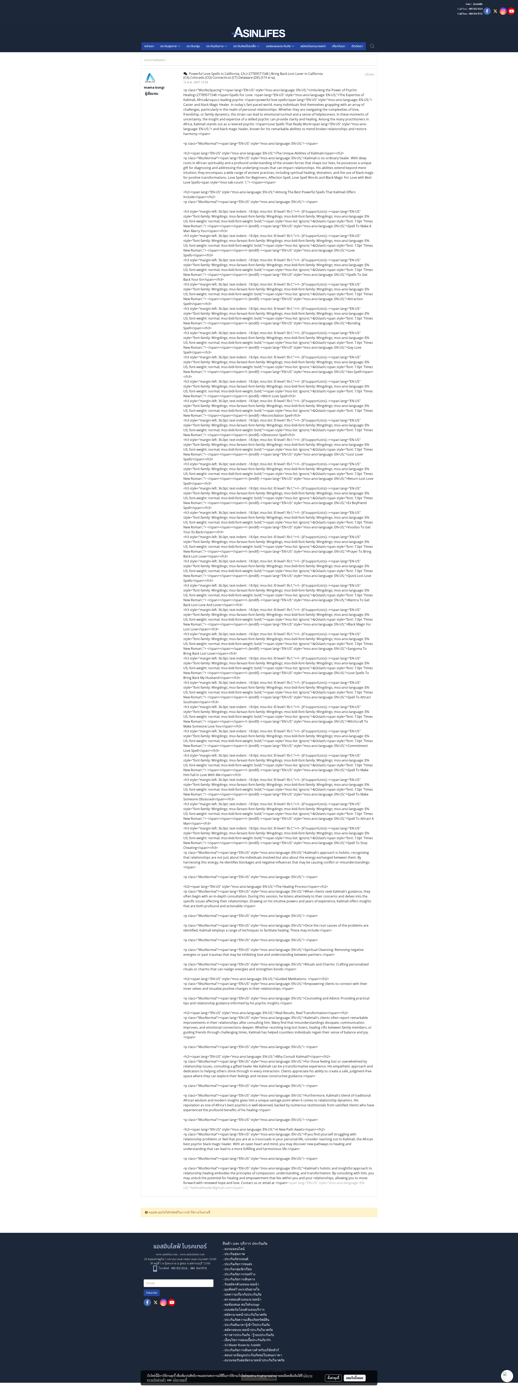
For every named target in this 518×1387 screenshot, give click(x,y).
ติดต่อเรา (357, 46)
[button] (372, 46)
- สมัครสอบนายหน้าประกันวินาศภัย (248, 1330)
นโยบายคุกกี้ (180, 1380)
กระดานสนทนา (155, 60)
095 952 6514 (476, 8)
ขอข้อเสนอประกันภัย (279, 46)
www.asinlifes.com (166, 1254)
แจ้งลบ (369, 74)
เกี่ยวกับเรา (338, 46)
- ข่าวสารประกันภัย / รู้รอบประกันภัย (248, 1335)
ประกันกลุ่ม (193, 46)
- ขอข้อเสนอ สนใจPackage (241, 1304)
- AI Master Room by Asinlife (242, 1345)
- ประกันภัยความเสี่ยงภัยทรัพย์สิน (246, 1319)
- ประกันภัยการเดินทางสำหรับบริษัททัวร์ (251, 1350)
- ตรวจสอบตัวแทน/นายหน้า (242, 1299)
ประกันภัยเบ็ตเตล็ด (245, 46)
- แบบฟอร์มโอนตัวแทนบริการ (244, 1309)
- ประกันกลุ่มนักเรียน (237, 1269)
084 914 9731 (198, 1268)
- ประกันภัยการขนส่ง (237, 1264)
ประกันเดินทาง (215, 46)
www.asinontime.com (192, 1254)
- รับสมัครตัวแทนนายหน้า (241, 1284)
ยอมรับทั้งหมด (354, 1378)
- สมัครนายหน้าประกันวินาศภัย (245, 1314)
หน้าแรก (149, 46)
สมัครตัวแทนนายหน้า (313, 46)
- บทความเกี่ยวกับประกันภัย (242, 1294)
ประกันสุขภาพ (169, 46)
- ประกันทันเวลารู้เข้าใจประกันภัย (246, 1324)
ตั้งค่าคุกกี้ (333, 1378)
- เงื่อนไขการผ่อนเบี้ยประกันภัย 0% (247, 1340)
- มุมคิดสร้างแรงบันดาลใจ (241, 1289)
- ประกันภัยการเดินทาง (239, 1279)
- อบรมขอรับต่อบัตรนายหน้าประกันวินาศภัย (253, 1360)
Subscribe (151, 1292)
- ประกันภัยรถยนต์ (235, 1259)
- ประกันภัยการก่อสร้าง (239, 1274)
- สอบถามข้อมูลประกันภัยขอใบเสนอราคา (252, 1355)
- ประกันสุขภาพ (234, 1254)
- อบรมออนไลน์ (234, 1249)
